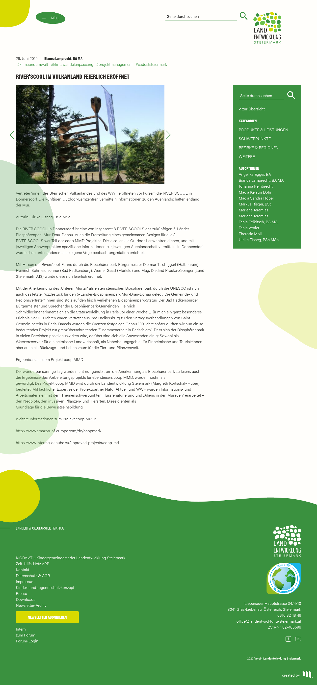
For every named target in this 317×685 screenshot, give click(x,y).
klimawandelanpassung (73, 64)
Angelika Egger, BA (255, 174)
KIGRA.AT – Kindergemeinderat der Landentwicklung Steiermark (70, 557)
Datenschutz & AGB (33, 575)
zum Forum (25, 635)
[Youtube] (298, 639)
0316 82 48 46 (289, 615)
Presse (21, 593)
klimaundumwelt (34, 64)
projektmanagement (116, 64)
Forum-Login (27, 641)
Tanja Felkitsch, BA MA (258, 222)
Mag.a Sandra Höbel (256, 198)
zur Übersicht (253, 109)
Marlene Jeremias (253, 210)
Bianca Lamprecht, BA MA (63, 58)
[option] (90, 134)
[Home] (287, 543)
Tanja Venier (249, 227)
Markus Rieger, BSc (255, 204)
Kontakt (22, 569)
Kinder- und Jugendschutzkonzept (45, 587)
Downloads (25, 599)
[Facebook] (288, 639)
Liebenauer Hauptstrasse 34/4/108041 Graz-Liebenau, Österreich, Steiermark (264, 606)
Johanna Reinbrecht (256, 186)
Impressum (25, 581)
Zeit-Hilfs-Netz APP (32, 563)
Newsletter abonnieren (47, 617)
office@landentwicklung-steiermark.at (269, 621)
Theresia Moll (250, 233)
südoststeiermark (152, 64)
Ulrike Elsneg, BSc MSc (259, 239)
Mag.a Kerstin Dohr (255, 192)
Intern (21, 629)
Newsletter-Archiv (31, 605)
